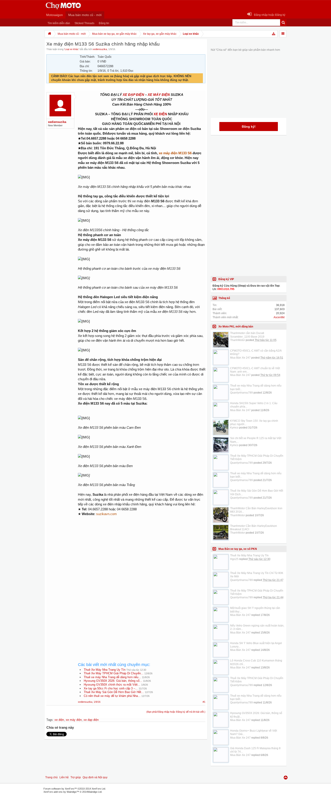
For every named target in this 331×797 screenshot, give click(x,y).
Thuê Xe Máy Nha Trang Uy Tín (104, 669)
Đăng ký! (249, 126)
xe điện (59, 719)
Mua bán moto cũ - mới (85, 15)
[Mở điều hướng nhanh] (274, 34)
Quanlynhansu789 (241, 392)
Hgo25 (234, 559)
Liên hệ (64, 777)
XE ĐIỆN (160, 114)
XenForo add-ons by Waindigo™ (61, 791)
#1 (204, 701)
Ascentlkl (279, 317)
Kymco (234, 427)
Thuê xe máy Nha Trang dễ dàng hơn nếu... (112, 677)
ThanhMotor (237, 340)
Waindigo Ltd (95, 791)
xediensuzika (100, 49)
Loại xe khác (72, 49)
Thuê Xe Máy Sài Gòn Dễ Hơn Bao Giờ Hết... (114, 692)
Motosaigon (54, 15)
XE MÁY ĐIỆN (159, 95)
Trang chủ (51, 777)
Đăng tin (104, 23)
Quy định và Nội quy (95, 777)
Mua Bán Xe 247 (240, 357)
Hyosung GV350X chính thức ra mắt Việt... (112, 684)
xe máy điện (74, 719)
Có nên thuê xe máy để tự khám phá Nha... (112, 696)
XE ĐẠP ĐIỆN (133, 95)
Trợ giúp (75, 777)
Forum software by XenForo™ (74, 788)
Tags (49, 719)
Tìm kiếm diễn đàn (59, 23)
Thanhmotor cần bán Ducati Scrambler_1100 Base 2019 (247, 335)
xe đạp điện (91, 719)
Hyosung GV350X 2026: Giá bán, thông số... (113, 680)
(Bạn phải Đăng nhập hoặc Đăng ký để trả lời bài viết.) (175, 711)
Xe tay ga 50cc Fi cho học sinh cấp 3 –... (111, 688)
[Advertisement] (141, 557)
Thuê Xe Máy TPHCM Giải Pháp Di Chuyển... (113, 673)
